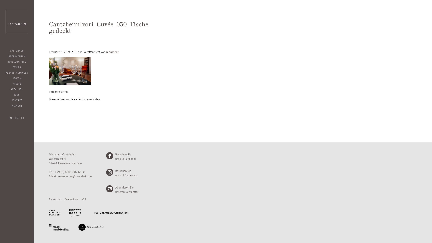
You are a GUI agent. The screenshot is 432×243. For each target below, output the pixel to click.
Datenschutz (71, 199)
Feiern (17, 67)
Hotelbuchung (16, 61)
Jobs (17, 94)
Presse (17, 83)
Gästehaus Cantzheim (17, 21)
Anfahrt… (17, 89)
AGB (83, 199)
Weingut (16, 105)
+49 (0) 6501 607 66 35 (70, 172)
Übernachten (16, 56)
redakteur (112, 52)
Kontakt (17, 100)
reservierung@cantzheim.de (75, 176)
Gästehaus (16, 50)
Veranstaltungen (17, 72)
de (11, 118)
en (16, 117)
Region (16, 78)
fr (22, 117)
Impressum (55, 199)
